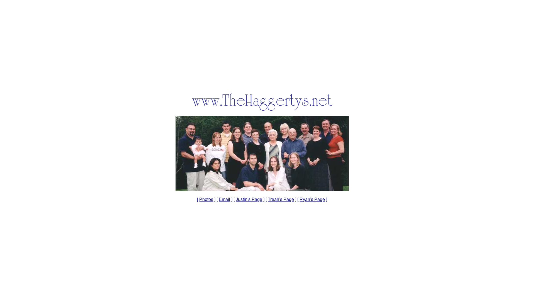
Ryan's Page (312, 199)
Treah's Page (281, 199)
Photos (206, 199)
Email (224, 199)
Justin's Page (249, 199)
